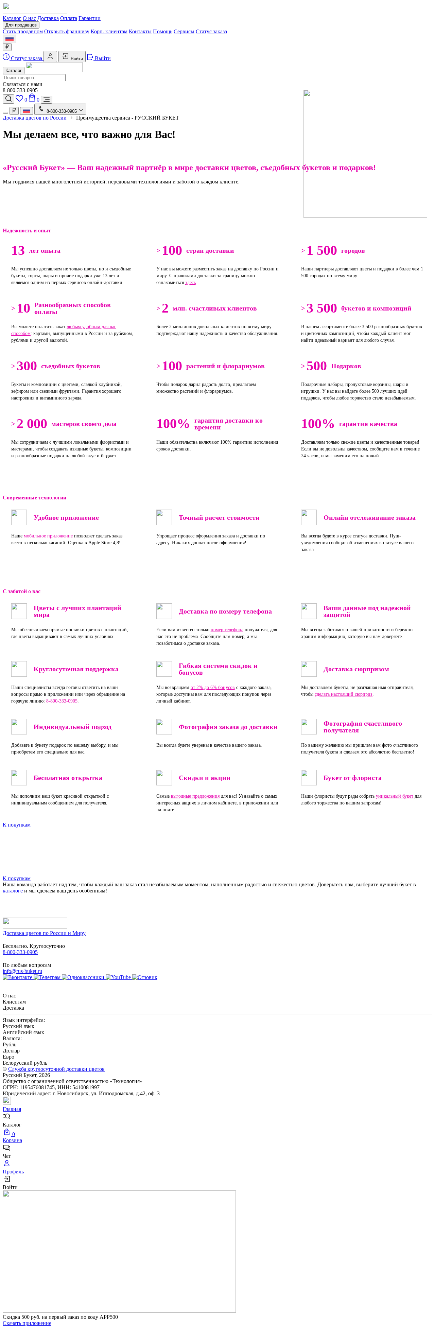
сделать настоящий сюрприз (343, 694)
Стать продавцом (23, 31)
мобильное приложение (48, 535)
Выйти (102, 58)
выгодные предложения (195, 796)
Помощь (162, 31)
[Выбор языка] (9, 39)
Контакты (140, 31)
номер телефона (227, 629)
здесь (190, 282)
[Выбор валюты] (7, 47)
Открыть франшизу (66, 31)
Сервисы (184, 31)
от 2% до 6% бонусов (213, 687)
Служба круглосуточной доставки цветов (56, 1069)
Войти (76, 58)
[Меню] (46, 100)
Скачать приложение (27, 1323)
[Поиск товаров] (8, 99)
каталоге (13, 890)
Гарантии (90, 18)
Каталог (12, 18)
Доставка (48, 18)
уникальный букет (394, 796)
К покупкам (17, 825)
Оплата (68, 18)
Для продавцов (21, 25)
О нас (29, 18)
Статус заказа (211, 31)
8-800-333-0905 (61, 701)
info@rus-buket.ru (22, 971)
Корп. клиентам (109, 31)
